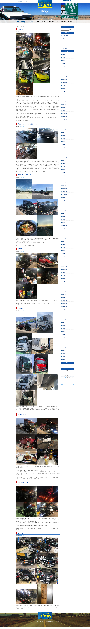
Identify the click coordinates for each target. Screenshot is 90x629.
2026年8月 (64, 54)
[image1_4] (42, 198)
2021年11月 (64, 228)
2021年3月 (64, 253)
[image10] (26, 567)
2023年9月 (64, 160)
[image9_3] (24, 94)
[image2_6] (24, 57)
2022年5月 (64, 210)
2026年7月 (64, 57)
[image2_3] (26, 283)
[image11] (47, 567)
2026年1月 (64, 73)
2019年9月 (64, 309)
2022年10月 (64, 194)
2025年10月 (64, 82)
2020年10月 (64, 269)
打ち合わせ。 (21, 308)
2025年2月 (64, 107)
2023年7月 (64, 166)
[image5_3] (41, 69)
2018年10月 (64, 344)
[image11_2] (26, 464)
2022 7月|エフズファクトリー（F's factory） (21, 1)
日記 (63, 365)
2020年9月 (64, 272)
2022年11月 (64, 191)
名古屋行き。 (21, 248)
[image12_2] (47, 464)
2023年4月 (64, 175)
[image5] (40, 373)
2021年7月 (64, 241)
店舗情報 (63, 22)
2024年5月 (64, 135)
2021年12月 (64, 225)
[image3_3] (47, 283)
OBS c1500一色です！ (23, 533)
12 (65, 377)
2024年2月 (64, 144)
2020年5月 (64, 284)
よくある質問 (57, 22)
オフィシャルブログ (59, 621)
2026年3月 (64, 66)
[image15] (45, 603)
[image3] (47, 516)
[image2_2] (24, 352)
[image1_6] (41, 44)
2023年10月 (64, 157)
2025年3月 (64, 104)
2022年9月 (64, 197)
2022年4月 (64, 213)
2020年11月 (64, 266)
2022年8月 (64, 200)
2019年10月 (64, 306)
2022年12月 (64, 188)
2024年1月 (64, 147)
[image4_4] (24, 69)
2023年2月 (64, 182)
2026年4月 (64, 63)
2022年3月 (64, 216)
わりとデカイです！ (23, 414)
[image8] (26, 551)
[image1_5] (47, 142)
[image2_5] (26, 158)
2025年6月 (64, 94)
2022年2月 (64, 219)
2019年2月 (64, 331)
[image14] (26, 603)
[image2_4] (26, 214)
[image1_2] (45, 332)
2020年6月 (64, 281)
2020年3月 (64, 291)
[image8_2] (47, 433)
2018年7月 (64, 353)
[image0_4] (24, 198)
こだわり (44, 22)
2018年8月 (64, 350)
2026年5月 (64, 60)
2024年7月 (64, 129)
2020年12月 (64, 263)
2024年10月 (64, 119)
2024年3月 (64, 141)
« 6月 (62, 384)
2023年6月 (64, 169)
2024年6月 (64, 132)
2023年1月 (64, 185)
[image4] (24, 373)
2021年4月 (64, 250)
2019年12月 (64, 300)
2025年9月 (64, 85)
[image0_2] (26, 332)
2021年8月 (64, 238)
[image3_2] (42, 352)
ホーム (38, 22)
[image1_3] (47, 267)
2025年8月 (64, 88)
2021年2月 (64, 256)
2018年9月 (64, 347)
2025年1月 (64, 110)
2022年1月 (64, 222)
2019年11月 (64, 303)
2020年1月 (64, 297)
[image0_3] (26, 267)
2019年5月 (64, 322)
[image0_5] (26, 142)
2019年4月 (64, 325)
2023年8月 (64, 163)
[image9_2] (26, 448)
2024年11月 (64, 116)
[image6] (26, 389)
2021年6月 (64, 244)
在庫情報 (51, 22)
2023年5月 (64, 172)
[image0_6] (24, 44)
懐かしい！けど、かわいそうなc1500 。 (27, 124)
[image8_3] (26, 404)
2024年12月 (64, 113)
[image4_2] (26, 298)
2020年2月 (64, 294)
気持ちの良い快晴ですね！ (24, 174)
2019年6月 (64, 319)
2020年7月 (64, 278)
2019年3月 (64, 328)
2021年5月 (64, 247)
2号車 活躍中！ (65, 48)
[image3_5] (41, 57)
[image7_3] (24, 82)
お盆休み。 (64, 38)
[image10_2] (47, 448)
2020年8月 (64, 275)
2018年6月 (64, 356)
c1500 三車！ (21, 29)
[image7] (26, 433)
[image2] (26, 516)
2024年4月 (64, 138)
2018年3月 (64, 359)
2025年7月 (64, 91)
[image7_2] (47, 389)
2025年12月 (64, 76)
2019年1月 (64, 334)
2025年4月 (64, 101)
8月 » (73, 384)
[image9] (47, 551)
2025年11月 (64, 79)
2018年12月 (64, 337)
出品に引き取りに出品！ (24, 482)
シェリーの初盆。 (65, 35)
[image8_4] (41, 82)
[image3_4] (47, 214)
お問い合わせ (70, 22)
